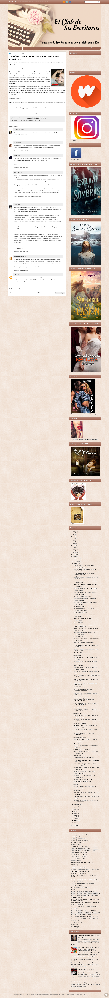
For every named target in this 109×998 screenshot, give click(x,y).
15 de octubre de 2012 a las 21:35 (21, 150)
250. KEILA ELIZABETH (79, 723)
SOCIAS (73, 925)
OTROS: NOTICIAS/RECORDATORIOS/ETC (28, 120)
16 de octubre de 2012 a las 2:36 (20, 199)
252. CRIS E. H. (77, 655)
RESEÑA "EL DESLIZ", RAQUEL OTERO (83, 643)
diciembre (76, 558)
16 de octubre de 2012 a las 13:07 (21, 251)
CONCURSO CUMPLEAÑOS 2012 (79, 848)
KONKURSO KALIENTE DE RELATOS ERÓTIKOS (83, 869)
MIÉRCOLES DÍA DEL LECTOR (79, 871)
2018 (74, 543)
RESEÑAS (73, 889)
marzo (75, 818)
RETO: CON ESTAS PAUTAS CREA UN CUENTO (83, 916)
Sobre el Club (29, 48)
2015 (74, 550)
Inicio (38, 292)
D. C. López (22, 118)
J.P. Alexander (18, 129)
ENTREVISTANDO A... (76, 858)
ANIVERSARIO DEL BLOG (77, 834)
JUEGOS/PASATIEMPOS (77, 867)
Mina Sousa (17, 172)
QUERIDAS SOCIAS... (76, 981)
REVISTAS (73, 920)
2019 (74, 541)
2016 (74, 547)
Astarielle (16, 142)
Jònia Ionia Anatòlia (19, 256)
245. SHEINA (76, 790)
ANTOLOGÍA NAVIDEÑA (77, 838)
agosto (75, 807)
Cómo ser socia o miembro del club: (24, 1)
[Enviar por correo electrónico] (39, 118)
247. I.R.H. (76, 743)
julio (75, 809)
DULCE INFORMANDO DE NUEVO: (82, 781)
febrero (76, 820)
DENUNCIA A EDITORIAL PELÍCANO (82, 779)
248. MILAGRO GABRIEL (79, 737)
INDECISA (73, 865)
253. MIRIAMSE (77, 653)
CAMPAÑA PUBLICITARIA (77, 846)
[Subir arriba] (106, 995)
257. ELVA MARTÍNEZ (79, 606)
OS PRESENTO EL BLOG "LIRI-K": (82, 697)
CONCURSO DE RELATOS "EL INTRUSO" (81, 850)
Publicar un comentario (15, 288)
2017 (74, 545)
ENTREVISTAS (75, 861)
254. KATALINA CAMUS (79, 636)
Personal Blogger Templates (68, 994)
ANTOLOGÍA (74, 836)
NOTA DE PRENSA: (78, 665)
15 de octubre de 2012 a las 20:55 (21, 138)
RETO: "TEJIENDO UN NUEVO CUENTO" (81, 914)
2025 (74, 532)
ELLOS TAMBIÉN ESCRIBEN (78, 856)
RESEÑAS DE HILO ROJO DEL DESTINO (81, 891)
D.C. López (59, 48)
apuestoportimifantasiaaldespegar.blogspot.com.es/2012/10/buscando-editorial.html (28, 108)
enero (75, 822)
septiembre (77, 804)
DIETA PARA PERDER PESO (78, 854)
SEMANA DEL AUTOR (76, 922)
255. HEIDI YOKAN (78, 622)
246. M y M (76, 784)
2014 (74, 552)
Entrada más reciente (16, 293)
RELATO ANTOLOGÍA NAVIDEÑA (79, 887)
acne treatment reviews (55, 994)
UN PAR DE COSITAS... (79, 707)
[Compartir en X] (43, 118)
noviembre (76, 561)
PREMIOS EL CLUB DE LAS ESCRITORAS (82, 883)
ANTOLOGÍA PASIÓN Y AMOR (79, 840)
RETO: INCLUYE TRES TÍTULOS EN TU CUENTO (83, 918)
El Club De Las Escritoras (28, 994)
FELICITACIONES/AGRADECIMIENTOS (81, 863)
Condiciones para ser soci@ (41, 1)
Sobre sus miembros (45, 48)
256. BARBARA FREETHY (80, 612)
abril (75, 816)
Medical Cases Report (80, 994)
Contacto (11, 1)
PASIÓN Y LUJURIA (76, 881)
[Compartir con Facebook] (45, 118)
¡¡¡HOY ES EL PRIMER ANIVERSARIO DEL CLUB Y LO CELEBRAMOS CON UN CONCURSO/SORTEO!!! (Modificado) (89, 949)
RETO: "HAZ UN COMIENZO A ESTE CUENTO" (83, 910)
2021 (74, 538)
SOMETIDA (74, 927)
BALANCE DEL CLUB (76, 842)
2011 (74, 825)
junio (75, 811)
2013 (74, 554)
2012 (74, 556)
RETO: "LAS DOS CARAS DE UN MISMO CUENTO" (84, 912)
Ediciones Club (77, 755)
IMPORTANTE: (77, 687)
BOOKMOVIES (75, 844)
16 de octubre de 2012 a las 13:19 (21, 270)
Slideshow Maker (45, 994)
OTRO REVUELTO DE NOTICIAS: (82, 749)
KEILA (15, 274)
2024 (74, 534)
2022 (74, 536)
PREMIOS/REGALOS (76, 885)
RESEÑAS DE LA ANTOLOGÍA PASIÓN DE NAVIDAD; (84, 893)
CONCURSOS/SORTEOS (77, 852)
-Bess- (16, 204)
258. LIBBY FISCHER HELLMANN (82, 596)
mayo (75, 813)
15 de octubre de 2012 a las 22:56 (21, 167)
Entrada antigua (59, 293)
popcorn (16, 155)
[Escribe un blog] (41, 118)
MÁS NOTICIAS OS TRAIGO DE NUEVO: (84, 758)
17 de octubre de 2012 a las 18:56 (21, 285)
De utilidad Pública (72, 48)
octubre (76, 563)
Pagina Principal (15, 48)
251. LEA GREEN (77, 713)
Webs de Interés (88, 48)
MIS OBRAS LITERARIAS (77, 873)
